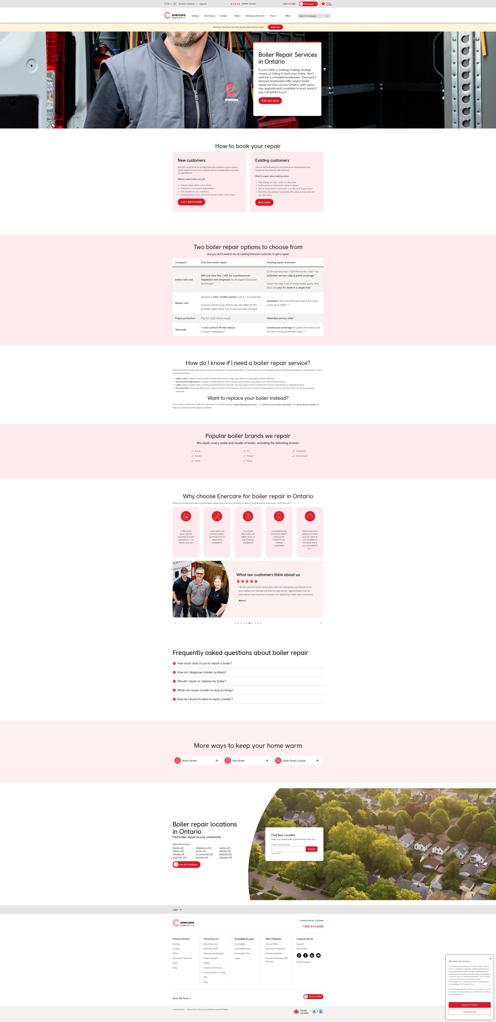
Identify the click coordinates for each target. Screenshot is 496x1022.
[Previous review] (175, 623)
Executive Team (211, 948)
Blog (206, 982)
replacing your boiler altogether (277, 404)
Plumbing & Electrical (182, 958)
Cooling (176, 948)
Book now (275, 27)
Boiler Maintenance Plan (245, 404)
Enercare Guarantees (213, 953)
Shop (175, 967)
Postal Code (280, 845)
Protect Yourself (211, 958)
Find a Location (315, 996)
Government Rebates (275, 948)
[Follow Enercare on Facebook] (305, 955)
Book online (264, 202)
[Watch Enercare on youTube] (318, 955)
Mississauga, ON (203, 847)
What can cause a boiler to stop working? (205, 690)
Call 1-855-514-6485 (191, 201)
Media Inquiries (304, 962)
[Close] (491, 958)
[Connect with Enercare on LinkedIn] (311, 955)
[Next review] (320, 623)
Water (175, 953)
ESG (205, 977)
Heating (176, 944)
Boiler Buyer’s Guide (306, 404)
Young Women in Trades (215, 972)
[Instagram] (299, 955)
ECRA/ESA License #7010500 (217, 1010)
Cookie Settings (469, 1012)
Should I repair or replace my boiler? (201, 681)
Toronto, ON (178, 847)
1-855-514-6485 (289, 4)
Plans (175, 963)
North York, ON (179, 857)
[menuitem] (196, 15)
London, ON (224, 847)
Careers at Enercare (213, 967)
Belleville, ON (225, 854)
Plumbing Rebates (274, 953)
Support (300, 944)
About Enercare (211, 944)
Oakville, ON (225, 851)
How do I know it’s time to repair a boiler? (205, 699)
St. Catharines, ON (204, 854)
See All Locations (188, 864)
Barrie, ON (201, 851)
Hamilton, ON (202, 857)
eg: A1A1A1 (276, 853)
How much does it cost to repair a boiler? (204, 663)
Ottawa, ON (178, 851)
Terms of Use (202, 1010)
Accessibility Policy (243, 948)
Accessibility (240, 944)
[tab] (235, 623)
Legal (237, 958)
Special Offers (272, 944)
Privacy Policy (192, 1010)
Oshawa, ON (178, 854)
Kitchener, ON (225, 857)
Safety (206, 963)
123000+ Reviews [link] (248, 4)
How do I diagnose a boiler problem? (201, 672)
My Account (302, 948)
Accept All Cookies (470, 1005)
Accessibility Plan (242, 953)
